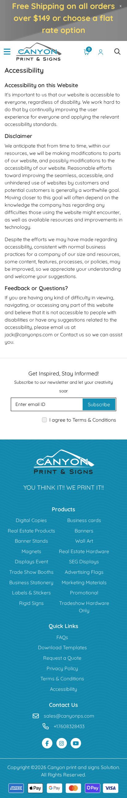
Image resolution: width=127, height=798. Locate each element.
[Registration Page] (101, 52)
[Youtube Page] (76, 743)
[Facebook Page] (47, 743)
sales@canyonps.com (69, 716)
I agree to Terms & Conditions (82, 420)
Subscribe (99, 404)
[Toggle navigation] (7, 51)
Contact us (72, 334)
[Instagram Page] (61, 743)
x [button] (120, 5)
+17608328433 (69, 726)
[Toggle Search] (117, 52)
